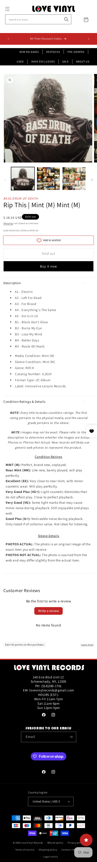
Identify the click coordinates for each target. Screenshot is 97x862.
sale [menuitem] (65, 61)
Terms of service (24, 849)
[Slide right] (92, 180)
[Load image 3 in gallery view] (74, 178)
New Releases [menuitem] (29, 51)
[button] (12, 9)
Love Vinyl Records (32, 842)
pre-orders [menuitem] (75, 51)
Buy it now (48, 266)
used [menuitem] (20, 61)
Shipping (8, 223)
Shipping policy (48, 849)
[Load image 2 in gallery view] (48, 178)
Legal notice (50, 856)
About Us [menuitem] (82, 61)
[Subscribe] (71, 737)
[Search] (66, 19)
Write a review (48, 610)
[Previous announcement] (8, 39)
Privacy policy (76, 842)
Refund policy (55, 842)
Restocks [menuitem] (53, 51)
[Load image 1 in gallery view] (23, 178)
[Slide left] (5, 180)
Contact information (73, 849)
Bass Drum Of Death (20, 198)
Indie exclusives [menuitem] (43, 61)
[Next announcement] (89, 39)
